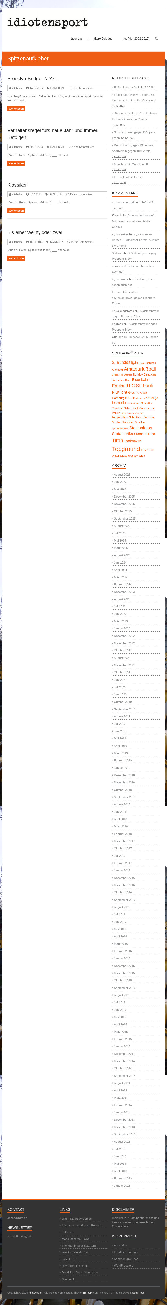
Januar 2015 (122, 1046)
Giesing (133, 392)
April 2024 (120, 569)
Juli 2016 (120, 914)
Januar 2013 (122, 1185)
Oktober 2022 (123, 650)
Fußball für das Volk (127, 87)
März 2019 (121, 753)
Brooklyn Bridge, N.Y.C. (32, 78)
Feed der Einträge (125, 1252)
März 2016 (121, 943)
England (120, 385)
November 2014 (124, 1061)
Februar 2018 (123, 833)
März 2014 (121, 1097)
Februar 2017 (123, 863)
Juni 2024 (120, 562)
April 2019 (120, 745)
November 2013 (124, 1127)
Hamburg (118, 398)
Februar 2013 (123, 1178)
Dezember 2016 (124, 877)
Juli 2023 (120, 606)
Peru (115, 412)
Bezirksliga (117, 374)
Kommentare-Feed (126, 1258)
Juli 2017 (120, 855)
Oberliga (117, 408)
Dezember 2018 (124, 775)
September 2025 (125, 518)
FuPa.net (68, 1232)
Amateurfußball (140, 369)
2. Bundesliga (124, 362)
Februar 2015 (123, 1039)
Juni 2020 (120, 694)
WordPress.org (123, 1265)
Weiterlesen (16, 108)
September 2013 (125, 1134)
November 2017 (124, 841)
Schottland (136, 417)
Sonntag (128, 422)
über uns (76, 38)
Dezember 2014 (124, 1053)
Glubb (143, 392)
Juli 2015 (120, 1002)
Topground (126, 449)
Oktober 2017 (123, 848)
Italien (128, 398)
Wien (141, 455)
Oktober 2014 (123, 1068)
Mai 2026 (120, 489)
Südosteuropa (144, 434)
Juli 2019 (120, 723)
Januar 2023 (122, 628)
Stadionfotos (140, 428)
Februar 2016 (123, 951)
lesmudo (119, 403)
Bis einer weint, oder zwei (34, 232)
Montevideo (146, 403)
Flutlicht (119, 392)
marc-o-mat (133, 403)
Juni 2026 (120, 481)
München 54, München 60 (131, 164)
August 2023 (122, 599)
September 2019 (125, 709)
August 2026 (122, 474)
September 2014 (125, 1075)
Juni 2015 (120, 1009)
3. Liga (140, 363)
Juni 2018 (120, 811)
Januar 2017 (122, 870)
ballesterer (68, 1259)
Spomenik (68, 1279)
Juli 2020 (120, 687)
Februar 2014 (123, 1105)
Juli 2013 (120, 1149)
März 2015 (121, 1031)
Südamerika (122, 434)
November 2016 (124, 885)
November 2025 (124, 503)
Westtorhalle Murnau (75, 1252)
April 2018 (120, 819)
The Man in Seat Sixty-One (79, 1245)
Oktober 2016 (123, 892)
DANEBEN (57, 88)
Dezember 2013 (124, 1119)
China (147, 374)
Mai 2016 (120, 929)
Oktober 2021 (123, 672)
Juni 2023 (120, 613)
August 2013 (122, 1141)
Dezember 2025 (124, 496)
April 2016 (120, 936)
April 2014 (120, 1090)
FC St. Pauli (141, 385)
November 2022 (124, 643)
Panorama (146, 408)
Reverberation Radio (75, 1265)
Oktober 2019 (123, 701)
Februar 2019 (123, 760)
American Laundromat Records (82, 1225)
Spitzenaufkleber (120, 428)
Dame (128, 380)
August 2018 (122, 804)
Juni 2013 (120, 1156)
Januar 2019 (122, 767)
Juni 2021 (120, 679)
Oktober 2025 (123, 511)
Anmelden (120, 1245)
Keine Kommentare (82, 88)
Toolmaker (132, 441)
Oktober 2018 (123, 789)
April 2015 (120, 1024)
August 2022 (122, 657)
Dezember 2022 (124, 635)
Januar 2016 (122, 958)
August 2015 (122, 995)
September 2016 (125, 899)
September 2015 (125, 987)
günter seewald (124, 202)
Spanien (140, 422)
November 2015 (124, 973)
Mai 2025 (120, 540)
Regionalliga (120, 417)
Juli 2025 (120, 533)
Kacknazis (139, 398)
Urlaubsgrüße (119, 455)
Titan (117, 440)
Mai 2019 (120, 738)
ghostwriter (121, 234)
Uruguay (133, 455)
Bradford (128, 374)
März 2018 (121, 826)
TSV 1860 (147, 450)
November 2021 (124, 665)
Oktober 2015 (123, 980)
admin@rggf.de (17, 1217)
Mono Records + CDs (75, 1238)
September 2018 (125, 797)
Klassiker (17, 185)
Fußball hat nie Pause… (129, 177)
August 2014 (122, 1083)
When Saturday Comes (77, 1218)
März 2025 (121, 547)
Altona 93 (117, 369)
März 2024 (121, 577)
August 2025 (122, 525)
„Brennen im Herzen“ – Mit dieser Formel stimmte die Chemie (134, 221)
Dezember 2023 (124, 591)
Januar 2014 (122, 1112)
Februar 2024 (123, 584)
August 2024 (122, 555)
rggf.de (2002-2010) (136, 38)
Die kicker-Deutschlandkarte (80, 1272)
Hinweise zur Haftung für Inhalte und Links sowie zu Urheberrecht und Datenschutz (135, 1222)
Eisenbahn (140, 380)
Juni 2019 (120, 731)
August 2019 (122, 716)
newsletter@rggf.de (20, 1236)
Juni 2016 (120, 921)
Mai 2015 (120, 1017)
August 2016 (122, 907)
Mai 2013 (120, 1163)
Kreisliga (151, 398)
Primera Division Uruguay (131, 413)
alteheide (17, 88)
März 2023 (121, 621)
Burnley (138, 374)
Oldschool (130, 408)
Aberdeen (150, 362)
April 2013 (120, 1171)
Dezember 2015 (124, 965)
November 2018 (124, 782)
